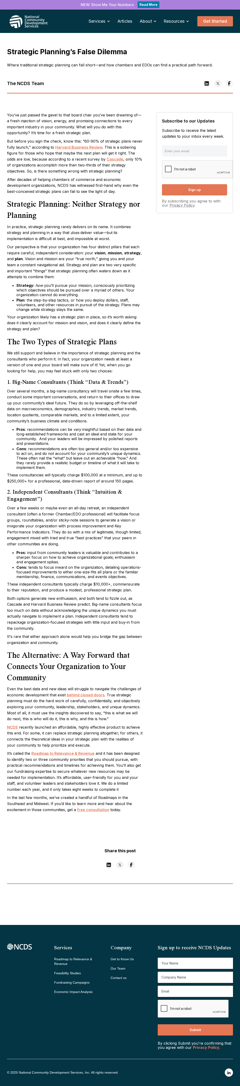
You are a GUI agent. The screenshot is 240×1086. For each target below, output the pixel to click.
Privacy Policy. (206, 1047)
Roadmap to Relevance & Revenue (62, 753)
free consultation (93, 809)
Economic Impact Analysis (73, 992)
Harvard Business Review (78, 147)
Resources (174, 21)
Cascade (115, 159)
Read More (148, 5)
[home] (22, 21)
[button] (99, 21)
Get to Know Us (122, 959)
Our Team (118, 968)
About (146, 21)
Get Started (215, 21)
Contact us (119, 978)
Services (97, 21)
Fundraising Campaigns (72, 982)
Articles (124, 21)
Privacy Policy (182, 205)
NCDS (12, 727)
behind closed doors (86, 695)
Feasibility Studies (67, 973)
